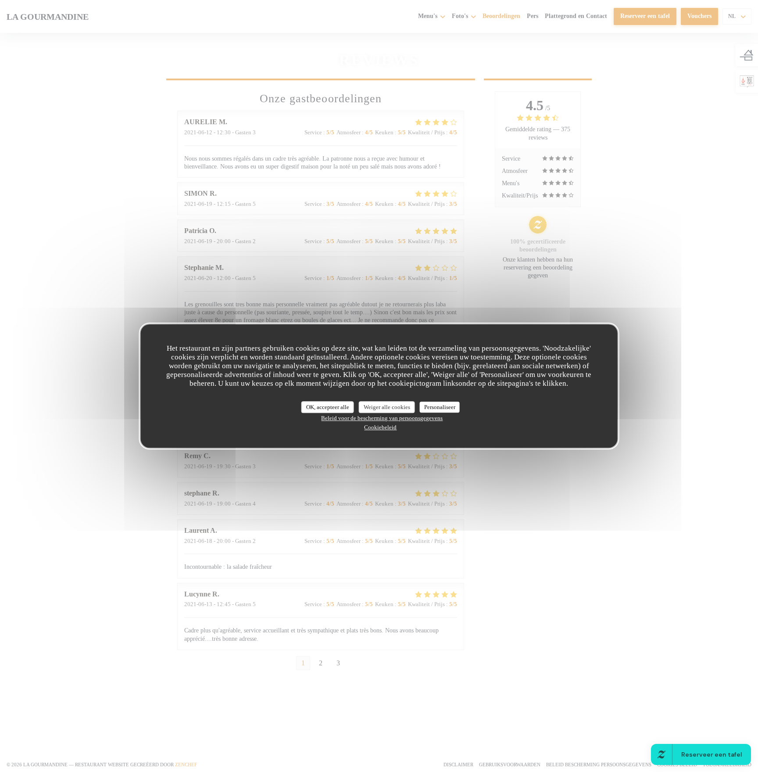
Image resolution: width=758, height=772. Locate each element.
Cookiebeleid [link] (380, 427)
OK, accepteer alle (327, 407)
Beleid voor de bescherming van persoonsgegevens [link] (382, 418)
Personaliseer (439, 407)
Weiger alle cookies (387, 407)
